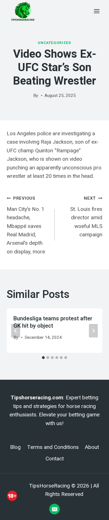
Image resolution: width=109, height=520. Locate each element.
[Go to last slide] (15, 330)
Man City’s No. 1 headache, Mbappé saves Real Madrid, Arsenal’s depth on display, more (26, 225)
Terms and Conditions (53, 447)
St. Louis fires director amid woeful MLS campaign (86, 217)
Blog (15, 447)
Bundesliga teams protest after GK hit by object (52, 322)
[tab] (43, 357)
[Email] (54, 509)
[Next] (93, 330)
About (92, 447)
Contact (55, 459)
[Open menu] (96, 11)
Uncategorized (54, 43)
